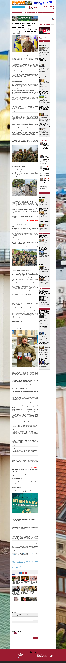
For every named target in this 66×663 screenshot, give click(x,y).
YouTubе (14, 554)
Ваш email (14, 627)
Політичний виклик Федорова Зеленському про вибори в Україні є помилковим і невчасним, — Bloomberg (44, 312)
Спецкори (20, 655)
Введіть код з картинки (16, 631)
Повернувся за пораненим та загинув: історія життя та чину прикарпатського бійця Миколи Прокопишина (25, 564)
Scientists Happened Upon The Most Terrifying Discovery (24, 592)
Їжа (27, 10)
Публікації (27, 12)
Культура (33, 10)
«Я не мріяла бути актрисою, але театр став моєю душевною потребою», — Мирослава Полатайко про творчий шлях (44, 293)
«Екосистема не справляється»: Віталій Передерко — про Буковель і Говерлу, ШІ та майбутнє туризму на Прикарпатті (44, 60)
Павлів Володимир (46, 166)
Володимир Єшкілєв (46, 142)
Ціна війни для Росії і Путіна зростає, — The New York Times (43, 359)
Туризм (36, 10)
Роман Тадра (45, 154)
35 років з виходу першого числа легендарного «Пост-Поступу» (46, 169)
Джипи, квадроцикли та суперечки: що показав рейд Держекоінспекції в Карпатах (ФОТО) (44, 44)
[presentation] (13, 614)
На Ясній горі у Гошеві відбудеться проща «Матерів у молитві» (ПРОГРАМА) (43, 249)
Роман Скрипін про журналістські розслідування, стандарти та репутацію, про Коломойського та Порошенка (44, 36)
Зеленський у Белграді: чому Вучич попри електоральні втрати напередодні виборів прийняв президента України (44, 328)
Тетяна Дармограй (19, 33)
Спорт (38, 12)
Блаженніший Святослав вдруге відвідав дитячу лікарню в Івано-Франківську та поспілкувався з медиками (44, 262)
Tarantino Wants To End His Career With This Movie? (32, 592)
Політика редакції (20, 653)
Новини (23, 12)
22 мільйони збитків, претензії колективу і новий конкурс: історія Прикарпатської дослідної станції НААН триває (44, 92)
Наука (29, 10)
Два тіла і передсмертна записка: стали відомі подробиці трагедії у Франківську (33, 603)
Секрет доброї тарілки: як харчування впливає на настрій (44, 222)
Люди (25, 10)
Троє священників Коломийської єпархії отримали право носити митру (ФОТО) (44, 276)
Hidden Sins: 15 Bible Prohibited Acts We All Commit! (25, 602)
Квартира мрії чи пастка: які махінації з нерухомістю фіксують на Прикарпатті (44, 76)
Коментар (14, 612)
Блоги (32, 12)
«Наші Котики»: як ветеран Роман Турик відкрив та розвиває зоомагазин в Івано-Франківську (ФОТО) (25, 567)
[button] (13, 614)
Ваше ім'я (14, 624)
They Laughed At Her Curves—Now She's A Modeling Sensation (16, 582)
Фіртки (20, 64)
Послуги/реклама (20, 654)
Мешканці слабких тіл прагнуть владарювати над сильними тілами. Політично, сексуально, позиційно (46, 146)
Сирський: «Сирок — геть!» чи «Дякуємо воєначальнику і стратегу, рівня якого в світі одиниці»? (46, 181)
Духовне (40, 10)
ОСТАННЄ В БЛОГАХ (44, 140)
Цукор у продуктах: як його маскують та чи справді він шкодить (43, 209)
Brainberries (24, 594)
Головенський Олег (46, 178)
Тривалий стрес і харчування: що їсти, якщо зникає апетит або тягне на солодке (44, 196)
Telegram (24, 553)
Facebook (33, 553)
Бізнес (35, 12)
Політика (42, 12)
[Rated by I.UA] (20, 657)
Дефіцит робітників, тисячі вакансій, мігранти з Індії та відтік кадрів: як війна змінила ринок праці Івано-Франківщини (44, 125)
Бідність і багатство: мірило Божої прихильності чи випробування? (46, 157)
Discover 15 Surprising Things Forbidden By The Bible (33, 582)
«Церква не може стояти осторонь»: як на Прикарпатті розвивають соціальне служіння (44, 237)
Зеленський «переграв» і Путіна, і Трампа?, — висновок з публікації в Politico (44, 344)
